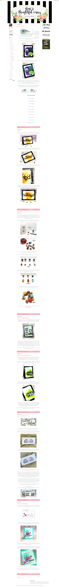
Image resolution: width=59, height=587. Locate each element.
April (11, 65)
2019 (10, 44)
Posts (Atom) (21, 577)
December (12, 45)
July (11, 62)
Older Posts (38, 576)
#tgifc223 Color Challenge (22, 503)
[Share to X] (31, 127)
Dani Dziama (21, 209)
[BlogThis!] (30, 127)
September (12, 47)
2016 (10, 72)
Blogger (42, 585)
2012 (10, 77)
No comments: (26, 209)
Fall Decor (19, 213)
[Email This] (30, 127)
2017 (10, 71)
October (12, 46)
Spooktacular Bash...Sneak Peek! (23, 317)
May (11, 64)
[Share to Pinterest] (33, 127)
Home (28, 576)
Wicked (18, 130)
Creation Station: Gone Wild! (23, 415)
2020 (10, 43)
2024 (10, 38)
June (11, 63)
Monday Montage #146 (21, 26)
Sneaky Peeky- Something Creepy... (24, 355)
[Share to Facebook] (32, 127)
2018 (10, 70)
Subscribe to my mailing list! (11, 31)
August (11, 48)
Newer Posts (18, 576)
